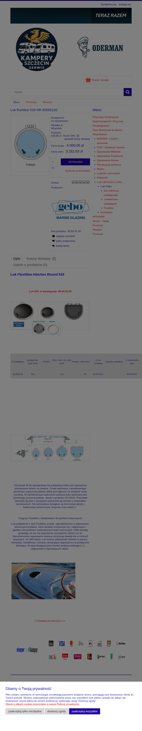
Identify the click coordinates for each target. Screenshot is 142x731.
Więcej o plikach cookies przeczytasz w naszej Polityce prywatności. (43, 704)
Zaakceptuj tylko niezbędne (25, 711)
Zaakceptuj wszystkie (84, 711)
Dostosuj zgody (56, 711)
